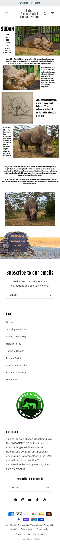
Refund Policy (13, 344)
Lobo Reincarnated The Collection (28, 525)
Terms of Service (15, 351)
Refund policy (27, 529)
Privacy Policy (13, 358)
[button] (6, 13)
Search (10, 322)
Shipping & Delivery (16, 329)
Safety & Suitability (16, 336)
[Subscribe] (50, 295)
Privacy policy (43, 529)
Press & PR (12, 379)
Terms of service (23, 534)
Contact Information (17, 365)
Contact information (32, 539)
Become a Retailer (16, 372)
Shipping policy (40, 534)
